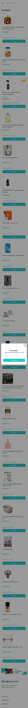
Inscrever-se (14, 360)
